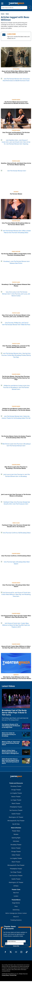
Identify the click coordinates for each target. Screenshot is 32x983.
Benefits (16, 674)
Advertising (16, 910)
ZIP (4, 943)
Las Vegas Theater (16, 800)
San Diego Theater (16, 872)
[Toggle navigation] (1, 3)
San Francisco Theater (16, 810)
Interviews (16, 69)
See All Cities (16, 824)
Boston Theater (16, 796)
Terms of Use (13, 975)
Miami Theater (16, 803)
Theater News (16, 99)
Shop (16, 906)
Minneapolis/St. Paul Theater (16, 820)
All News (16, 886)
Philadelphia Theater (16, 807)
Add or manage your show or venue (16, 913)
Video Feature (16, 251)
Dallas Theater (16, 855)
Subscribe (16, 946)
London (16, 896)
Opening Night (16, 838)
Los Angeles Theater (16, 793)
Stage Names (16, 903)
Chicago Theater (16, 790)
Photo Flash (16, 161)
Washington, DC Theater (16, 817)
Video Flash (16, 523)
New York (16, 892)
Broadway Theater (16, 786)
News (7, 14)
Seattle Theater (16, 814)
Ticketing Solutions (16, 920)
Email (5, 941)
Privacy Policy (5, 975)
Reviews (16, 191)
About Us (16, 916)
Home (2, 14)
